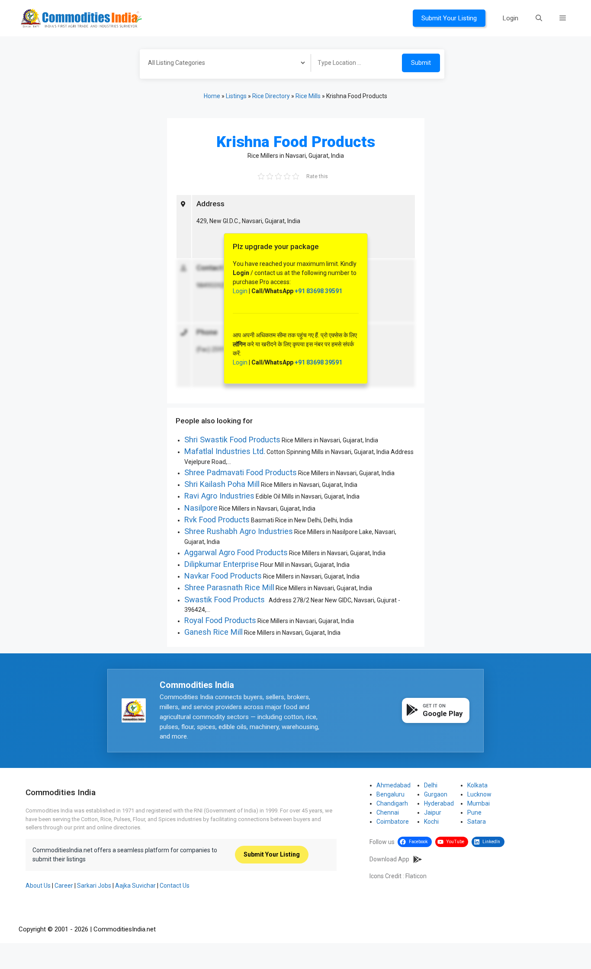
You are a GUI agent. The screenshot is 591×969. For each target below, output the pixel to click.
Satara (476, 821)
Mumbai (478, 803)
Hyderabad (439, 803)
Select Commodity (222, 64)
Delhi (430, 785)
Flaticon (416, 876)
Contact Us (175, 885)
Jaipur (432, 812)
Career (64, 885)
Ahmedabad (393, 785)
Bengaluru (390, 794)
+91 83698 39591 (318, 291)
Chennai (387, 812)
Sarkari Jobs (94, 885)
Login (510, 18)
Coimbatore (392, 821)
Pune (474, 812)
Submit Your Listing (449, 18)
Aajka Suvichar (135, 885)
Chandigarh (392, 803)
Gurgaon (435, 794)
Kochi (431, 821)
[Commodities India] (81, 17)
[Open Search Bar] (539, 18)
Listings (236, 96)
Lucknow (479, 794)
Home (212, 96)
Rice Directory (271, 96)
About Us (38, 885)
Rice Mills (308, 96)
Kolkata (477, 785)
